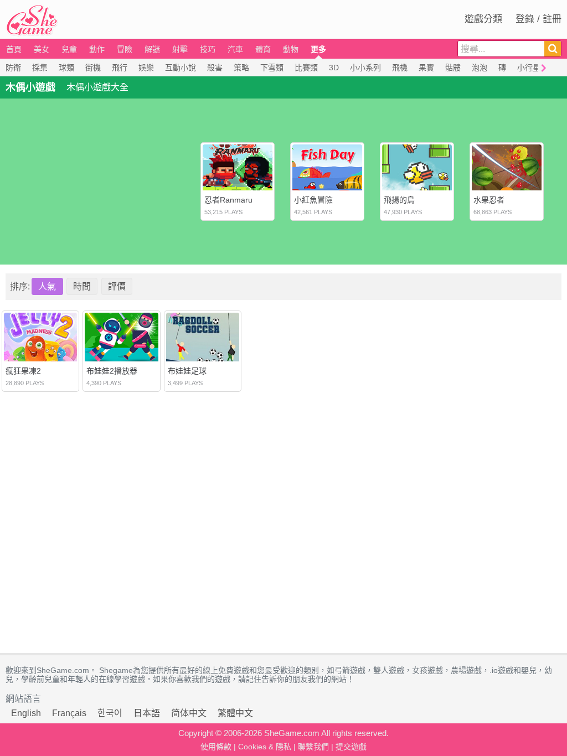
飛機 (400, 67)
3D (334, 67)
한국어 (109, 713)
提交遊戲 (351, 746)
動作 (97, 49)
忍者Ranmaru (228, 199)
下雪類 (272, 67)
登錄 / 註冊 (538, 19)
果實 (426, 67)
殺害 (215, 67)
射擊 (180, 49)
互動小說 (180, 67)
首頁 (14, 49)
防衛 (13, 67)
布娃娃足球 (187, 370)
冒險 (124, 49)
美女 (41, 49)
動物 (290, 49)
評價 (117, 286)
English (26, 713)
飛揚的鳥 (399, 199)
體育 (263, 49)
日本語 (146, 713)
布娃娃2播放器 (111, 370)
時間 (82, 286)
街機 (93, 67)
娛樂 (146, 67)
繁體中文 (235, 713)
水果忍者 (488, 199)
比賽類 (306, 67)
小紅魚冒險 (313, 199)
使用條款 (215, 746)
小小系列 (365, 67)
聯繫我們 (313, 746)
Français (69, 713)
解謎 (152, 49)
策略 (241, 67)
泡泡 (479, 67)
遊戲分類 (483, 19)
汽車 (235, 49)
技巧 (207, 49)
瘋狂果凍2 (23, 370)
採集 (40, 67)
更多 (318, 49)
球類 (66, 67)
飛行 (119, 67)
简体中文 (189, 713)
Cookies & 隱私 (264, 746)
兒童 (69, 49)
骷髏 (453, 67)
